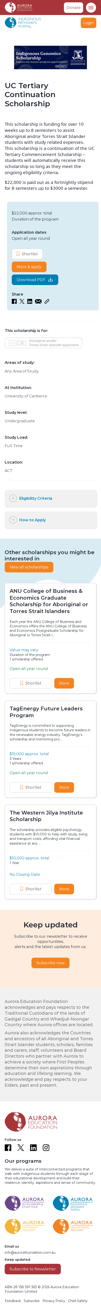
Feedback (13, 1301)
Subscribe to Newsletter (33, 1269)
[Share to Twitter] (21, 302)
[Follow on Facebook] (8, 1147)
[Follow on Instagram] (46, 1147)
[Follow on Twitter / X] (20, 1147)
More (66, 683)
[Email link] (38, 302)
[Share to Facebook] (14, 302)
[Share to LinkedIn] (29, 302)
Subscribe (32, 1301)
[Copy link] (46, 302)
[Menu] (90, 7)
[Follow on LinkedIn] (33, 1147)
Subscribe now (50, 963)
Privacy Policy (54, 1301)
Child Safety (78, 1301)
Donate (73, 7)
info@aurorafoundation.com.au (30, 1252)
